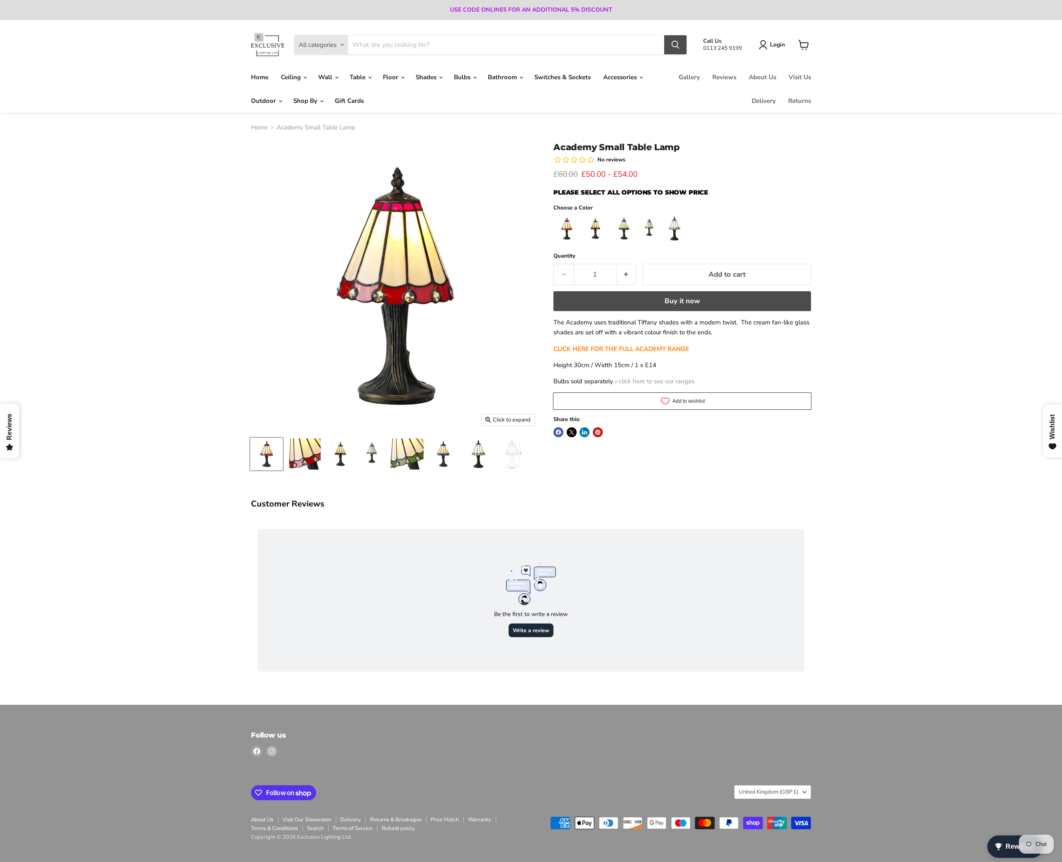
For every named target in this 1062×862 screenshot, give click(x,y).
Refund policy (398, 828)
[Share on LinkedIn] (584, 432)
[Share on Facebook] (558, 432)
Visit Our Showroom (307, 819)
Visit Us (800, 77)
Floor (391, 77)
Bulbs (463, 77)
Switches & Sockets (562, 77)
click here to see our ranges (656, 381)
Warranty (479, 819)
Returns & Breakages (395, 819)
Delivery (764, 101)
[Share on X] (572, 432)
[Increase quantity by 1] (626, 274)
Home (259, 77)
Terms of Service (353, 828)
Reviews (724, 77)
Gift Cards (349, 101)
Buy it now (682, 301)
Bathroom (503, 77)
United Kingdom (769, 792)
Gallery (689, 77)
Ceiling (291, 77)
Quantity (564, 256)
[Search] (675, 44)
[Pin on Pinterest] (598, 432)
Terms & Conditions (274, 828)
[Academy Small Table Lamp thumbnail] (266, 454)
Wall (326, 77)
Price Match (445, 819)
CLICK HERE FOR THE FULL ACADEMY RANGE (621, 349)
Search (315, 828)
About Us (762, 77)
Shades (427, 77)
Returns (799, 101)
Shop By (306, 101)
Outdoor (264, 101)
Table (358, 77)
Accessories (620, 77)
